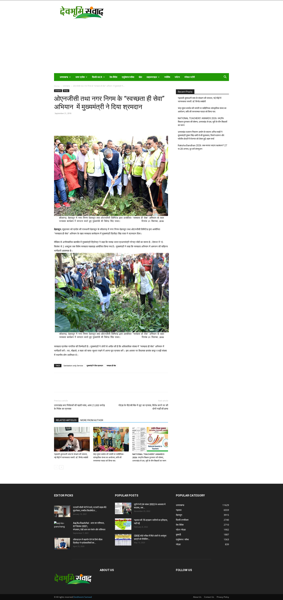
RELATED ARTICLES (66, 420)
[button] (225, 77)
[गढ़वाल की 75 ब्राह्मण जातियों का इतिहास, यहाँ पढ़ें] (123, 524)
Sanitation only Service (73, 365)
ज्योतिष (167, 77)
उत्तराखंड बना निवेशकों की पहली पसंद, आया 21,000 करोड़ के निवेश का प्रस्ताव (79, 407)
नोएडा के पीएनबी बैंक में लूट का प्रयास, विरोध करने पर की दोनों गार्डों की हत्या (143, 407)
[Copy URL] (57, 126)
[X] (72, 126)
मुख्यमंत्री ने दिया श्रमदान (95, 365)
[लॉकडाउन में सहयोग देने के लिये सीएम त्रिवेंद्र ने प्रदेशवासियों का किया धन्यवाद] (62, 543)
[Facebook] (65, 126)
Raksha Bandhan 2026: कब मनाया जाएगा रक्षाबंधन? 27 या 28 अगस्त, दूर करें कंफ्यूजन (202, 147)
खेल (140, 77)
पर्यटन (177, 77)
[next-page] (61, 467)
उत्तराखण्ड (64, 77)
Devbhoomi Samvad (82, 597)
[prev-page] (56, 467)
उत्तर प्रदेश (80, 77)
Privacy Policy (223, 597)
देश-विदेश (113, 77)
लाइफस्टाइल (152, 77)
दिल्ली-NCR (97, 77)
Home (57, 86)
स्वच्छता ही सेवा (111, 365)
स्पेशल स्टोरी (189, 77)
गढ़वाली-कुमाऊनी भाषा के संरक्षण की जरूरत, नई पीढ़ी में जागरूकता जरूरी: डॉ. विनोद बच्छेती (199, 100)
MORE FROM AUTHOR (91, 420)
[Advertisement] (141, 48)
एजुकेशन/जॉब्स (128, 77)
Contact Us (209, 597)
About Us (197, 597)
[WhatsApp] (80, 126)
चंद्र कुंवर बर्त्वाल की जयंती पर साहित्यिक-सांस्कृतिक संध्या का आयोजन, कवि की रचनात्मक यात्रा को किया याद (108, 457)
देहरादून (66, 90)
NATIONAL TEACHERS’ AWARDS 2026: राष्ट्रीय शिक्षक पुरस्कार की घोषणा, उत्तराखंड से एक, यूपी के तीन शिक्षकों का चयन (149, 457)
